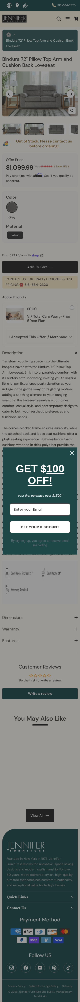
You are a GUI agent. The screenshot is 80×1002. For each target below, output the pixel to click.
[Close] (72, 452)
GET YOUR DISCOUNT (40, 527)
